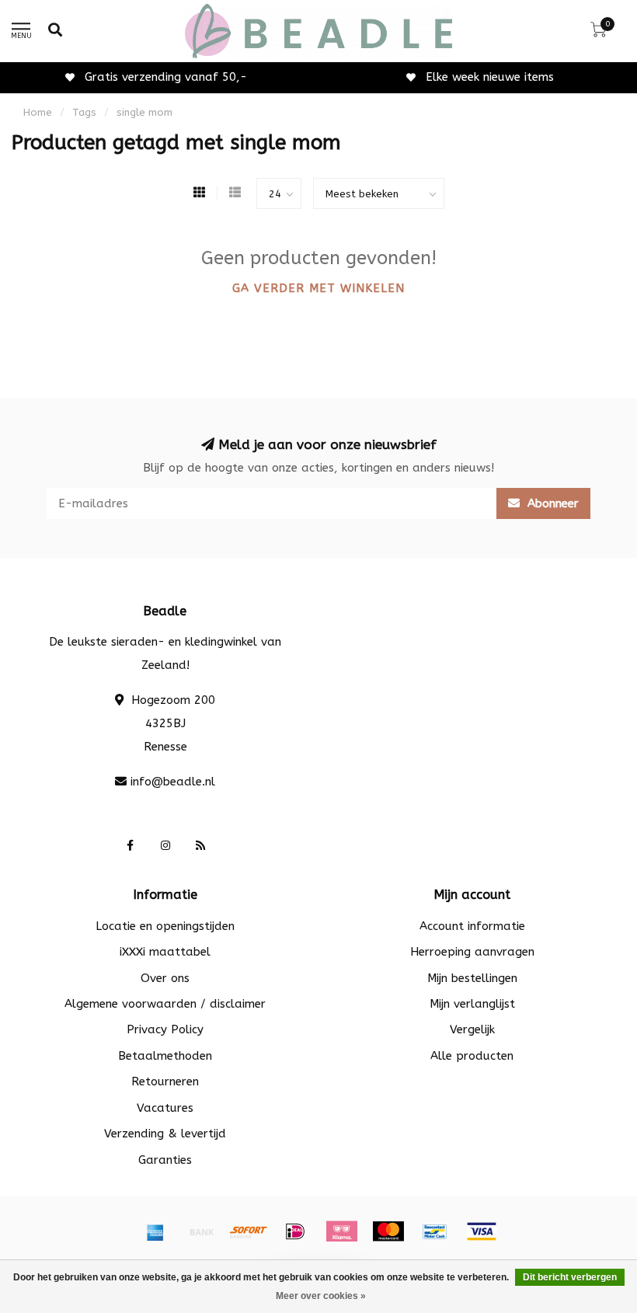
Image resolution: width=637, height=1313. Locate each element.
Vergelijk (472, 1029)
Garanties (165, 1160)
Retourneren (165, 1081)
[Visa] (481, 1231)
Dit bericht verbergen (570, 1277)
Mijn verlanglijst (472, 1004)
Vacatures (165, 1108)
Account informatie (472, 926)
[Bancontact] (435, 1231)
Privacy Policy (165, 1029)
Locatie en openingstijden (165, 926)
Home (37, 112)
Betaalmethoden (165, 1056)
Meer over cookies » (321, 1295)
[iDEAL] (295, 1231)
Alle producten (471, 1056)
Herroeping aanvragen (472, 952)
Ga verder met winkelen (318, 288)
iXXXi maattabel (165, 952)
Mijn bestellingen (472, 978)
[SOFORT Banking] (248, 1231)
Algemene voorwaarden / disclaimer (165, 1004)
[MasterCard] (388, 1231)
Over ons (165, 978)
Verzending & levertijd (165, 1134)
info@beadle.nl (173, 782)
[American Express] (155, 1231)
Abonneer (551, 503)
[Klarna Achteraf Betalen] (341, 1231)
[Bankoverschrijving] (202, 1231)
